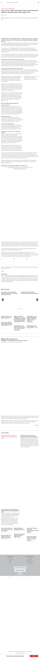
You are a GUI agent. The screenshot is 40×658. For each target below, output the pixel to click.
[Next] (37, 299)
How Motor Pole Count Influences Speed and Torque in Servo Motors (6, 536)
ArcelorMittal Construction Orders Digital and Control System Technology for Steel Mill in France (9, 293)
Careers (10, 562)
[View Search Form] (2, 2)
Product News (3, 8)
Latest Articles (5, 433)
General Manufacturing (10, 8)
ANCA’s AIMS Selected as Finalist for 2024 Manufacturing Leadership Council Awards (19, 276)
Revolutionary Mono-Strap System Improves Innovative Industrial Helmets (28, 436)
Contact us (30, 563)
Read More (37, 425)
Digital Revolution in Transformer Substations (19, 529)
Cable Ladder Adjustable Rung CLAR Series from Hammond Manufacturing (6, 323)
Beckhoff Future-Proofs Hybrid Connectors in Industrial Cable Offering (29, 292)
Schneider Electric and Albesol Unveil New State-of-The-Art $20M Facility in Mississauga (20, 327)
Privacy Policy (30, 559)
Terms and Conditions (29, 561)
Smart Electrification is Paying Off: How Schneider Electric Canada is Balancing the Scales (10, 511)
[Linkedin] (21, 573)
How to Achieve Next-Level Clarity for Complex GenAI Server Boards (7, 529)
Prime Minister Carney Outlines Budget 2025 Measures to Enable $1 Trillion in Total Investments (32, 319)
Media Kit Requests (30, 562)
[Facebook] (19, 573)
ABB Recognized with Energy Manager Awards (32, 326)
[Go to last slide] (3, 299)
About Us (10, 558)
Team (10, 561)
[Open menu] (38, 2)
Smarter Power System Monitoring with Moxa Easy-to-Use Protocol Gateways (31, 538)
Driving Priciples (10, 559)
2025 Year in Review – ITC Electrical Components (6, 317)
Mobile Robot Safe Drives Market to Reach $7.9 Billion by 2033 (19, 535)
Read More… (11, 524)
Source (2, 271)
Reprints (29, 558)
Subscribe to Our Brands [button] (20, 567)
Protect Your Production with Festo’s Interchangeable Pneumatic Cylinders (32, 530)
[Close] (39, 655)
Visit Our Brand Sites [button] (20, 570)
